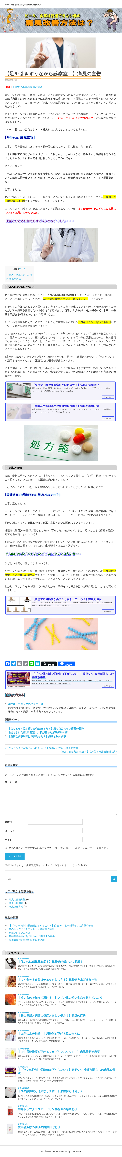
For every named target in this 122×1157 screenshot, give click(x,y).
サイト (8, 839)
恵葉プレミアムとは (19, 932)
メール (10, 830)
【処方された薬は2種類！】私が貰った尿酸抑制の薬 (38, 732)
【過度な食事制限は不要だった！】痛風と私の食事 (37, 736)
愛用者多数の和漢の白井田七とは (27, 939)
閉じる (22, 269)
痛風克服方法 (16, 906)
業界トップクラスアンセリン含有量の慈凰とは (34, 928)
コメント (11, 781)
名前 (8, 822)
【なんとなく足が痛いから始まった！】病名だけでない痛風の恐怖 (46, 728)
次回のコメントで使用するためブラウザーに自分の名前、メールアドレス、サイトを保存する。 (59, 847)
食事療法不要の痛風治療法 (27, 86)
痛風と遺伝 (13, 278)
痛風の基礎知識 (17, 899)
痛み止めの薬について (19, 274)
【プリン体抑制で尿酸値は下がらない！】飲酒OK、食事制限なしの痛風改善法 (51, 925)
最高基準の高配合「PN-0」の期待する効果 (32, 936)
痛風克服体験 (11, 79)
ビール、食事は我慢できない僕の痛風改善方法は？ (23, 5)
